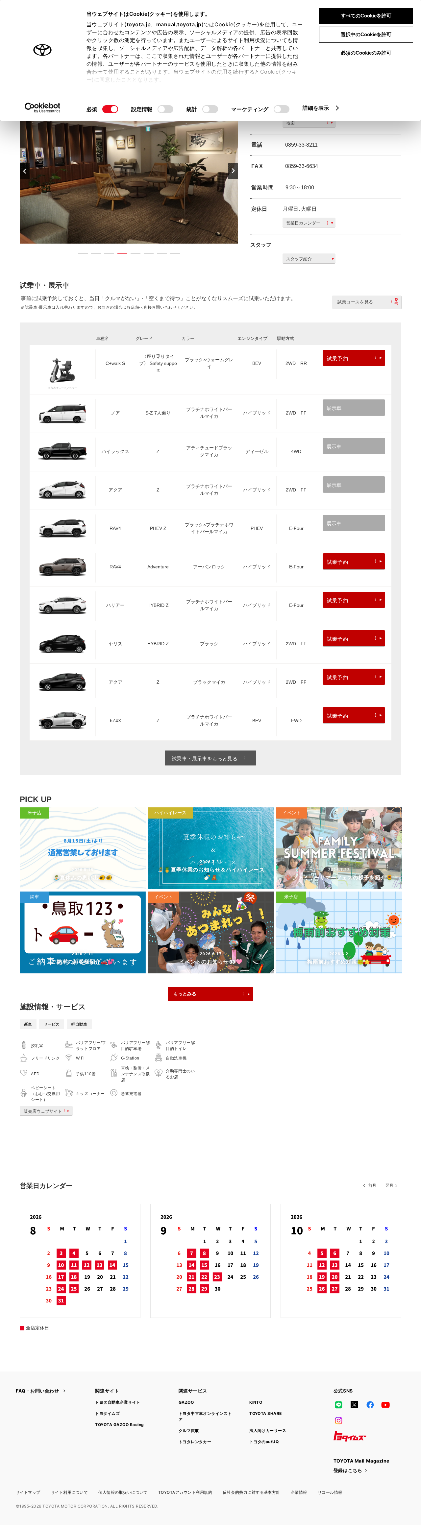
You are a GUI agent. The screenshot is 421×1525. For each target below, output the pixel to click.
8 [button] (171, 255)
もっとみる (184, 993)
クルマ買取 (189, 1430)
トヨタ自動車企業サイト (117, 1402)
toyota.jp (139, 24)
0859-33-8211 (301, 145)
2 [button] (92, 255)
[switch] (165, 109)
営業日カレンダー (303, 223)
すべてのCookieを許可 (366, 15)
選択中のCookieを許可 (366, 34)
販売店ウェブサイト (43, 1111)
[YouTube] (386, 1404)
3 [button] (106, 255)
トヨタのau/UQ (264, 1441)
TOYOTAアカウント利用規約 (185, 1492)
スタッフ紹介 (299, 258)
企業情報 (299, 1492)
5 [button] (132, 255)
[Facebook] (370, 1404)
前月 (372, 1185)
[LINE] (339, 1404)
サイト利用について (69, 1492)
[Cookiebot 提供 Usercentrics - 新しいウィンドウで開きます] (42, 108)
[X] (354, 1404)
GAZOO (186, 1402)
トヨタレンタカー (195, 1441)
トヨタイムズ (107, 1413)
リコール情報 (330, 1492)
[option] (129, 171)
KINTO (255, 1402)
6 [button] (145, 255)
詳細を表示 (316, 108)
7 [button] (158, 255)
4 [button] (119, 255)
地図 (290, 122)
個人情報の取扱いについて (123, 1492)
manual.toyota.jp (179, 24)
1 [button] (79, 255)
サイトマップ (28, 1492)
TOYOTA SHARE (265, 1413)
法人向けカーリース (267, 1430)
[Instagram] (339, 1420)
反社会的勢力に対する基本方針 (251, 1492)
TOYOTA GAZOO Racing (119, 1424)
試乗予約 (337, 358)
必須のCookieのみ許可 (366, 53)
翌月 (389, 1185)
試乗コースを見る (355, 301)
